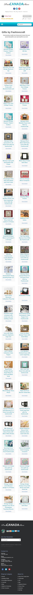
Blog (17, 11)
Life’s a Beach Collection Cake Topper (8, 352)
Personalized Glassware (7, 580)
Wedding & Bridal (5, 578)
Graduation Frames (24, 295)
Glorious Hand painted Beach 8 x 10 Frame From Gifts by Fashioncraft (24, 277)
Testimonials (21, 578)
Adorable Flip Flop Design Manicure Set (8, 69)
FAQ (14, 11)
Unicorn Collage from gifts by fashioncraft (24, 467)
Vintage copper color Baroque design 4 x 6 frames (8, 485)
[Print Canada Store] (16, 4)
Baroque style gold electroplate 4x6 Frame (8, 162)
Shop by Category (6, 574)
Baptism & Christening (6, 586)
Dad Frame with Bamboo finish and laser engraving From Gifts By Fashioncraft (8, 200)
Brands (3, 576)
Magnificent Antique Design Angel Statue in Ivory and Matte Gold (8, 372)
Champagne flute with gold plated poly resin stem (8, 180)
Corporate (4, 582)
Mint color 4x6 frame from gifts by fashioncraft (24, 370)
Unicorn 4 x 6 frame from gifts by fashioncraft (8, 467)
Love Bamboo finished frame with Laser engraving (24, 352)
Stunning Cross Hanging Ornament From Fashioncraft (8, 449)
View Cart (8, 16)
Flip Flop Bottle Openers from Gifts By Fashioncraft (24, 237)
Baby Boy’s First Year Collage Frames (24, 87)
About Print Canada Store (24, 576)
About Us (20, 11)
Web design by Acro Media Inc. (7, 546)
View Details (8, 55)
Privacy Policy (21, 586)
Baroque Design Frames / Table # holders (8, 51)
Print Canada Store (11, 544)
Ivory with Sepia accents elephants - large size (8, 334)
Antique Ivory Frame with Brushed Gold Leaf (8, 87)
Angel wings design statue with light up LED (24, 69)
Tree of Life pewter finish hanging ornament (24, 449)
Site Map (20, 589)
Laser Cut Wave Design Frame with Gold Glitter (24, 334)
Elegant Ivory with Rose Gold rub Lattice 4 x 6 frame (8, 220)
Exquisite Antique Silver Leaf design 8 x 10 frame (8, 237)
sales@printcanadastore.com (7, 557)
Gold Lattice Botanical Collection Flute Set (8, 297)
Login (25, 18)
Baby (3, 584)
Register (29, 18)
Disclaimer (21, 588)
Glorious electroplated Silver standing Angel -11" (8, 275)
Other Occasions (5, 588)
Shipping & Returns (9, 11)
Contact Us (25, 11)
